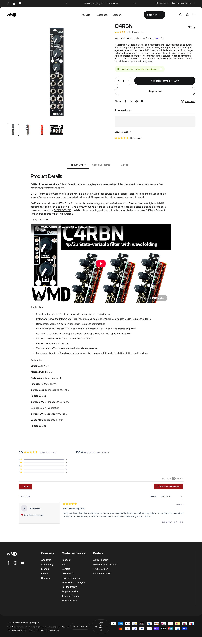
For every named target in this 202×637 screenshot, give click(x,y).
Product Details (78, 164)
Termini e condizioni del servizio (57, 627)
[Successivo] (135, 3)
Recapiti (31, 630)
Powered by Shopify (29, 622)
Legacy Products (71, 578)
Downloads (68, 573)
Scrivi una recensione (171, 487)
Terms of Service (71, 596)
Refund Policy (69, 587)
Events (45, 573)
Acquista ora (155, 91)
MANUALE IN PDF (40, 219)
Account (66, 559)
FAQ (64, 564)
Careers (45, 578)
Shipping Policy (70, 591)
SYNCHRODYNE (62, 210)
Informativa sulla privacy (34, 627)
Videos (124, 164)
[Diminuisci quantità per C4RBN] (118, 81)
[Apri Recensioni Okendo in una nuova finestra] (172, 478)
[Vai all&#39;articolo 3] (42, 130)
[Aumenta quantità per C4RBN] (129, 81)
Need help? (190, 101)
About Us (46, 559)
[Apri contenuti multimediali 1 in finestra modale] (56, 72)
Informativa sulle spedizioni (17, 630)
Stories (45, 569)
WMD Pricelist (100, 559)
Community (47, 564)
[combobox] (162, 3)
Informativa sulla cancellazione (47, 630)
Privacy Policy (69, 600)
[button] (128, 138)
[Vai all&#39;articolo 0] (13, 130)
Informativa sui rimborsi (15, 627)
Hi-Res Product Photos (105, 564)
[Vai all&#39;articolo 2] (27, 130)
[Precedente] (67, 3)
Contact (66, 569)
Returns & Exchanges (73, 582)
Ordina (153, 496)
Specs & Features (101, 164)
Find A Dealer (100, 569)
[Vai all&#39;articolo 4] (56, 130)
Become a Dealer (102, 573)
